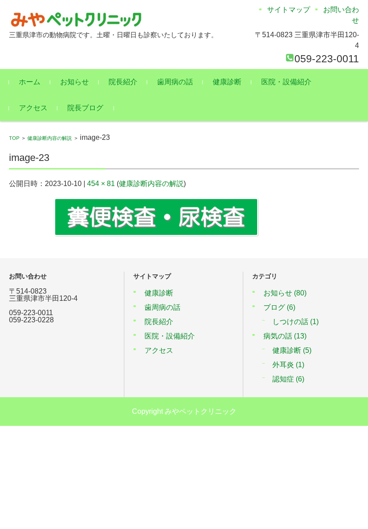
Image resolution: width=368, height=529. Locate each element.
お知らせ (74, 82)
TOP (14, 138)
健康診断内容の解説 (49, 138)
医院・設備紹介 (286, 82)
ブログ (279, 307)
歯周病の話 (175, 82)
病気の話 (285, 336)
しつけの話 (295, 321)
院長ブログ (85, 108)
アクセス (33, 108)
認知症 (288, 379)
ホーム (29, 82)
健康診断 (227, 82)
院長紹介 (123, 82)
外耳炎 (288, 365)
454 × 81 (101, 183)
